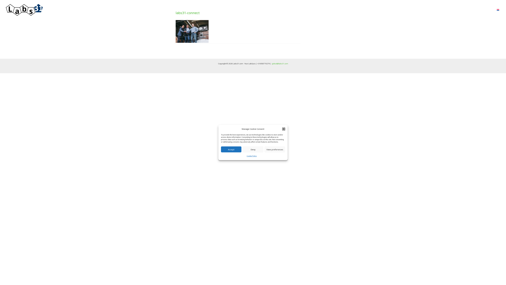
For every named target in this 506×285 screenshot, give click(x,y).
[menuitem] (498, 10)
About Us (465, 9)
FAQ (476, 9)
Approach (427, 9)
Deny (253, 149)
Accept (231, 149)
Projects (441, 9)
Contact (487, 9)
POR (453, 9)
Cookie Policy (252, 156)
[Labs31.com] (24, 9)
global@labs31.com (280, 63)
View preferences (274, 149)
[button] (283, 129)
